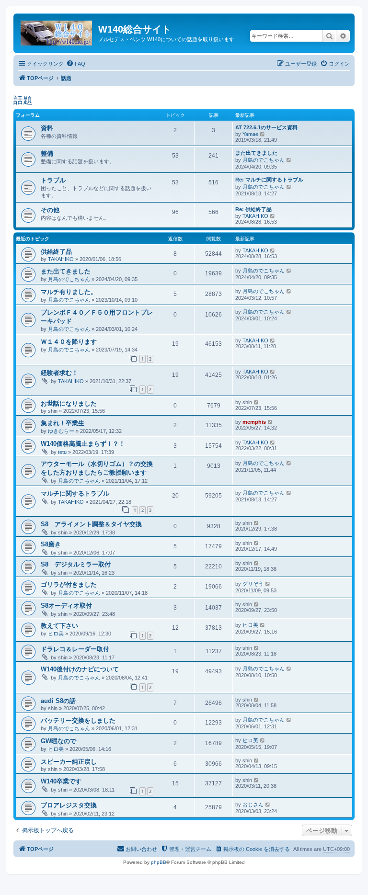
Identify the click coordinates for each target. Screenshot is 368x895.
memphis (254, 422)
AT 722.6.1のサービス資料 (266, 127)
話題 (23, 100)
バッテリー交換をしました (78, 720)
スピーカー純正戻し (69, 761)
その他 (50, 210)
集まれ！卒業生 (62, 423)
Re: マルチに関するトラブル (269, 179)
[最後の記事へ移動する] (273, 250)
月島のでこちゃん (263, 160)
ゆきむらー (61, 431)
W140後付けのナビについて (80, 669)
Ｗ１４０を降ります (69, 341)
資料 (47, 128)
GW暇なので (58, 741)
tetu (62, 452)
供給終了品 (56, 251)
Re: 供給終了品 (253, 209)
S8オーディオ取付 (66, 605)
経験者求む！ (59, 372)
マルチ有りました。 (69, 291)
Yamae (250, 134)
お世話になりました (69, 403)
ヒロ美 (56, 633)
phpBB (158, 862)
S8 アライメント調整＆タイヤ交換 (91, 524)
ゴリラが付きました (69, 584)
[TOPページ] (57, 31)
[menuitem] (75, 63)
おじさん (253, 804)
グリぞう (253, 584)
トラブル (53, 180)
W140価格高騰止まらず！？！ (83, 443)
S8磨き (51, 544)
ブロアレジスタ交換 (69, 805)
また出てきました (256, 153)
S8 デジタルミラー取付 (76, 564)
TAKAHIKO (255, 216)
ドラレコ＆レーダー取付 (75, 649)
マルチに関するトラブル (75, 493)
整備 (47, 153)
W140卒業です (61, 781)
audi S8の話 (58, 700)
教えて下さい (59, 625)
